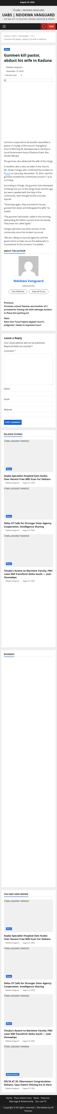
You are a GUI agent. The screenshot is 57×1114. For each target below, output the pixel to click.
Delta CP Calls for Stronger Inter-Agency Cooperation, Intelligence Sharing (27, 525)
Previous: (28, 307)
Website (8, 409)
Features (45, 1097)
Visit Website (18, 291)
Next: (24, 322)
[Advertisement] (28, 616)
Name (7, 388)
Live (51, 26)
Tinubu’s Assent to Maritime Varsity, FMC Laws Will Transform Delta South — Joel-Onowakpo (28, 574)
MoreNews (42, 1107)
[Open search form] (37, 26)
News (7, 49)
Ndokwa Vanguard (14, 67)
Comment (10, 350)
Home (9, 1097)
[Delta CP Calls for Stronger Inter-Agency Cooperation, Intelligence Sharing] (28, 503)
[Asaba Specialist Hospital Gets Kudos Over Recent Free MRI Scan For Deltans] (28, 455)
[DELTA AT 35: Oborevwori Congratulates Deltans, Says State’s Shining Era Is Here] (28, 1061)
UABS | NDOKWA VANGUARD (28, 14)
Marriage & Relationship (21, 1101)
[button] (4, 26)
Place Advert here (23, 1097)
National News (13, 1074)
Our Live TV (41, 1101)
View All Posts (39, 291)
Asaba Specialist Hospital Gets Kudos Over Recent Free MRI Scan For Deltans (27, 477)
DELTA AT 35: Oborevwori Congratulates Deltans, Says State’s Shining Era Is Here (28, 1083)
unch (7, 173)
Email (6, 399)
